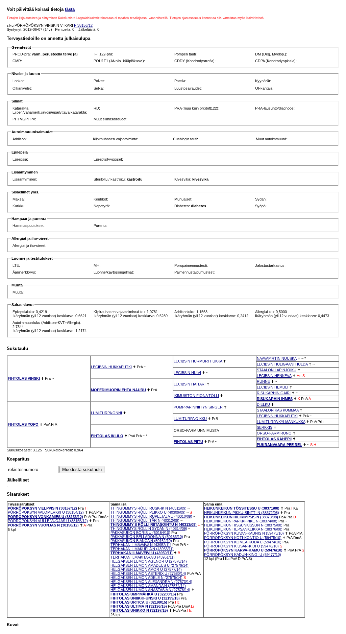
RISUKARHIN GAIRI (274, 393)
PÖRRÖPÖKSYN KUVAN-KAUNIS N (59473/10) (244, 533)
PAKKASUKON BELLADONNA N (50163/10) (146, 537)
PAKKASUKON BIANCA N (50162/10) (141, 541)
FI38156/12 (83, 25)
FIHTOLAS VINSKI (24, 378)
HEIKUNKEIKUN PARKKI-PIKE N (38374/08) (240, 521)
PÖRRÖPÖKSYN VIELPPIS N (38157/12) (42, 508)
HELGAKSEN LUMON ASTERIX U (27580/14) (148, 573)
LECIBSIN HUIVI (187, 373)
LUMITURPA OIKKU (190, 419)
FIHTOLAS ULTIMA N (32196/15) (138, 606)
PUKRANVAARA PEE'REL (279, 445)
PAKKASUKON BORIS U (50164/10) (140, 533)
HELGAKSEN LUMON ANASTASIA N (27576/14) (150, 590)
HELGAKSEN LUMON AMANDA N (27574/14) (148, 586)
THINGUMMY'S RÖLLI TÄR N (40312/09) (144, 520)
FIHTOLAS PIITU (188, 442)
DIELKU (263, 404)
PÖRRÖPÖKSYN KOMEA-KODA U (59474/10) (242, 542)
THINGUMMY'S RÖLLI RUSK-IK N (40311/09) (148, 508)
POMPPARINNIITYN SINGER (198, 407)
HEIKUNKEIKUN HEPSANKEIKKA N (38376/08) (243, 529)
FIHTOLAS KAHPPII (274, 439)
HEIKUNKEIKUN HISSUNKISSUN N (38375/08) (243, 525)
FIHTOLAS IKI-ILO (107, 436)
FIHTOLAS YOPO (23, 424)
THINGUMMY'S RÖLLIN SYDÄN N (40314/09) (148, 528)
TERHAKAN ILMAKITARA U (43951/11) (142, 557)
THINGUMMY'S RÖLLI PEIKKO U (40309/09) (148, 512)
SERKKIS (264, 427)
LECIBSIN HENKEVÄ (274, 376)
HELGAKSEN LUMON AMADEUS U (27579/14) (149, 565)
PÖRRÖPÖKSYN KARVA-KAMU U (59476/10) (243, 550)
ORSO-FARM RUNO (274, 433)
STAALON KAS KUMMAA (277, 410)
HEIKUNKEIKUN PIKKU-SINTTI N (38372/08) (241, 513)
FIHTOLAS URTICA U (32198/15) (138, 602)
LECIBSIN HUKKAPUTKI (111, 367)
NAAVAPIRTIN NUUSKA (276, 358)
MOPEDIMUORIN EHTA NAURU (118, 390)
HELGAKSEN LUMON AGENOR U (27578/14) (148, 561)
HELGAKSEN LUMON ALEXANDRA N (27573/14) (151, 582)
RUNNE (263, 381)
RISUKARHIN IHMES (275, 399)
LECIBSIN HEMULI (272, 387)
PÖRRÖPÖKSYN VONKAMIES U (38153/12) (45, 517)
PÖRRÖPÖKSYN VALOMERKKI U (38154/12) (46, 512)
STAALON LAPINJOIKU (276, 370)
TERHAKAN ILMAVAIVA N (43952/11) (140, 545)
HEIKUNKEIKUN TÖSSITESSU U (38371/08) (241, 508)
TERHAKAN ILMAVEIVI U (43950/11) (141, 553)
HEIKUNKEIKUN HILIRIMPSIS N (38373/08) (241, 517)
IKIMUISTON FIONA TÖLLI (196, 396)
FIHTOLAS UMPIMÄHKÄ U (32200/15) (143, 594)
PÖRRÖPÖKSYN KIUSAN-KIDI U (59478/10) (241, 546)
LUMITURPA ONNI (106, 413)
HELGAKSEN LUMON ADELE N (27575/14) (146, 578)
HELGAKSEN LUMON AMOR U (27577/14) (146, 569)
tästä (70, 9)
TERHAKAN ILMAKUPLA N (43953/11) (142, 549)
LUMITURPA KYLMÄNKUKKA (281, 422)
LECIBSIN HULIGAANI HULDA (282, 364)
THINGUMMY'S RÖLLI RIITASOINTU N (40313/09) (153, 524)
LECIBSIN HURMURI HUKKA (198, 361)
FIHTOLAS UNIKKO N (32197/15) (139, 610)
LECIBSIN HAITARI (189, 384)
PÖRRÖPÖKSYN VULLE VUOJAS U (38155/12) (48, 521)
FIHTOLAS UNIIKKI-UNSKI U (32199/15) (145, 598)
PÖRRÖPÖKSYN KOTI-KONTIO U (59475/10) (242, 538)
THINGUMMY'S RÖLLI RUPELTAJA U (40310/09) (151, 516)
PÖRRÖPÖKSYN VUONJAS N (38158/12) (43, 525)
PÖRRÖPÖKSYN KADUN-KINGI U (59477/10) (242, 555)
